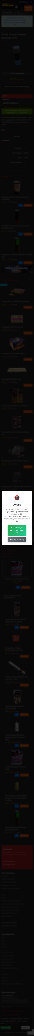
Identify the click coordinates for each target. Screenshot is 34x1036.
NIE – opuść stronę (17, 540)
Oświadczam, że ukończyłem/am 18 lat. (17, 530)
